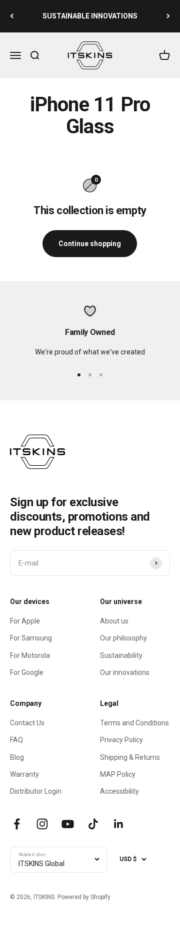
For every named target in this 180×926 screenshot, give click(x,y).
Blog (17, 757)
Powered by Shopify (84, 897)
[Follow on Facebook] (17, 824)
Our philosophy (123, 638)
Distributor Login (36, 791)
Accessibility (119, 791)
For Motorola (30, 655)
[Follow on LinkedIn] (119, 824)
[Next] (168, 16)
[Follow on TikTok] (93, 824)
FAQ (16, 740)
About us (114, 621)
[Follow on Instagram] (42, 824)
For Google (27, 672)
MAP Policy (118, 774)
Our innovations (125, 672)
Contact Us (27, 723)
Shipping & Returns (130, 757)
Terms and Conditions (134, 723)
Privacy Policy (121, 740)
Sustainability (121, 655)
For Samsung (31, 638)
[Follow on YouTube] (67, 824)
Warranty (24, 774)
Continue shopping (89, 244)
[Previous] (12, 16)
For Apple (25, 621)
